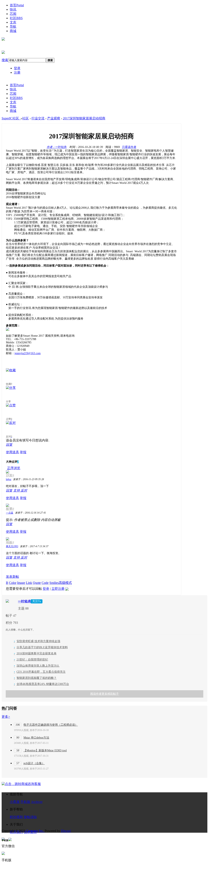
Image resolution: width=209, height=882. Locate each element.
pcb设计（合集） (34, 763)
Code (45, 582)
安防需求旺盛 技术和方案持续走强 (37, 641)
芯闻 (13, 13)
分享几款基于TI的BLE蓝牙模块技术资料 (41, 647)
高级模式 (65, 582)
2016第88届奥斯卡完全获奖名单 (35, 653)
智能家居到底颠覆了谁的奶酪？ (35, 677)
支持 (17, 490)
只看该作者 (129, 147)
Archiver (36, 802)
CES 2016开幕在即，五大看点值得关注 (40, 671)
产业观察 (53, 118)
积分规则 (16, 817)
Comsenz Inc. (35, 830)
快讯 (13, 9)
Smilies (54, 582)
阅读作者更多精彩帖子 (104, 693)
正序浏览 (13, 468)
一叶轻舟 (57, 147)
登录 (17, 68)
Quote (37, 582)
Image (21, 582)
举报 (23, 452)
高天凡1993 (12, 546)
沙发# (10, 475)
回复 (9, 444)
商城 (13, 31)
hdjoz (8, 479)
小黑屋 (15, 802)
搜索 (5, 60)
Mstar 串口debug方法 (36, 737)
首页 (17, 5)
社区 (16, 18)
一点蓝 (9, 512)
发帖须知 (30, 817)
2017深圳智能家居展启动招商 (84, 118)
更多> (6, 716)
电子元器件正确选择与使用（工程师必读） (50, 724)
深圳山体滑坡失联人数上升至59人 (36, 665)
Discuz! (66, 830)
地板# (10, 542)
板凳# (10, 508)
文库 (13, 22)
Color (12, 582)
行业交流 (37, 118)
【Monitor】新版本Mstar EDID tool (45, 750)
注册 (17, 72)
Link (29, 582)
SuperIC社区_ (11, 118)
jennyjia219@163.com (27, 353)
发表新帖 (12, 576)
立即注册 (57, 588)
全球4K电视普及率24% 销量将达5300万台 (41, 684)
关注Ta (36, 601)
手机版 (25, 802)
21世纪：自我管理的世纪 (31, 659)
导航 (13, 26)
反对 (24, 490)
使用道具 (12, 452)
